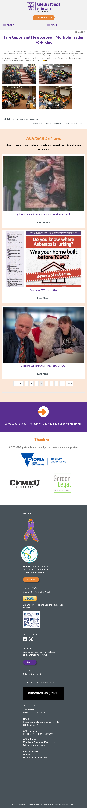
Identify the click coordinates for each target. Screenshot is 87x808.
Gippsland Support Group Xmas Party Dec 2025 (44, 365)
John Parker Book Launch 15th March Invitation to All (43, 214)
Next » (69, 383)
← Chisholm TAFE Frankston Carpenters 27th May (20, 119)
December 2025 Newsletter (43, 290)
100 (62, 383)
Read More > (44, 222)
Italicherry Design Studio (64, 804)
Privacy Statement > (33, 674)
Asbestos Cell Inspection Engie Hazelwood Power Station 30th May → (59, 123)
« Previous (18, 383)
